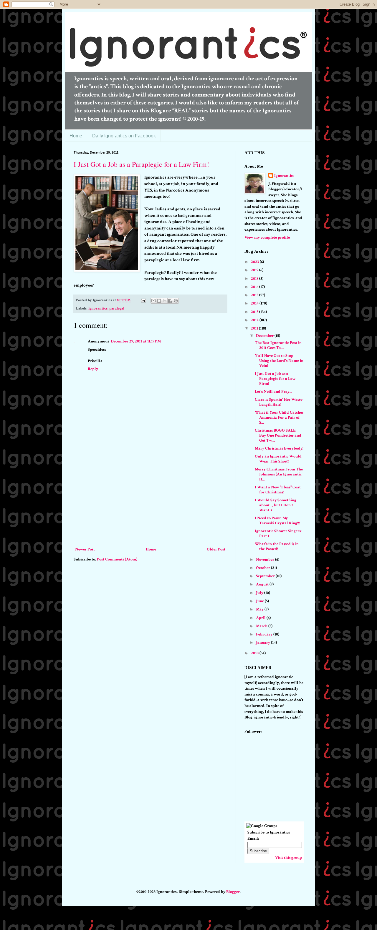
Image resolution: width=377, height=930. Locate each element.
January (263, 642)
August (262, 584)
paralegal (116, 308)
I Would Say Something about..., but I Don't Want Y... (275, 505)
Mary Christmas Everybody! (279, 448)
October (263, 567)
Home (76, 135)
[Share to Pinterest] (176, 301)
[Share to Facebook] (170, 301)
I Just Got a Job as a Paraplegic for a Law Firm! (141, 164)
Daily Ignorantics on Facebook (124, 135)
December (265, 335)
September (266, 576)
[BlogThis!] (159, 301)
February (264, 634)
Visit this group (288, 857)
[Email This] (153, 301)
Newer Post (85, 549)
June (260, 601)
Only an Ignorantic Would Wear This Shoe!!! (278, 459)
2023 (255, 261)
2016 (255, 287)
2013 (255, 312)
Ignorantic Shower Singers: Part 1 (278, 533)
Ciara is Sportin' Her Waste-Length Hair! (279, 402)
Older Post (216, 549)
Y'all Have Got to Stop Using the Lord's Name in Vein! (279, 360)
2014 (255, 303)
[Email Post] (143, 300)
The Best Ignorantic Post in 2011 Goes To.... (278, 345)
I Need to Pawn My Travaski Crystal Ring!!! (277, 520)
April (261, 617)
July (260, 592)
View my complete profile (267, 237)
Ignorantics (98, 308)
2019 (255, 270)
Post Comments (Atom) (117, 559)
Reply (93, 369)
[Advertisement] (150, 501)
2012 (255, 320)
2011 (255, 328)
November (265, 559)
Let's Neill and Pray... (273, 391)
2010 (255, 653)
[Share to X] (165, 301)
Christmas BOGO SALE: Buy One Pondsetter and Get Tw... (278, 435)
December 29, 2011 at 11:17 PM (136, 341)
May (260, 609)
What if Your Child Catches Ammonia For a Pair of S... (279, 417)
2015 (255, 295)
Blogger (233, 891)
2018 (255, 278)
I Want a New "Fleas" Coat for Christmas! (278, 490)
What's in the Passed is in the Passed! (277, 546)
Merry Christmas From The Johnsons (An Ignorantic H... (279, 474)
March (262, 626)
